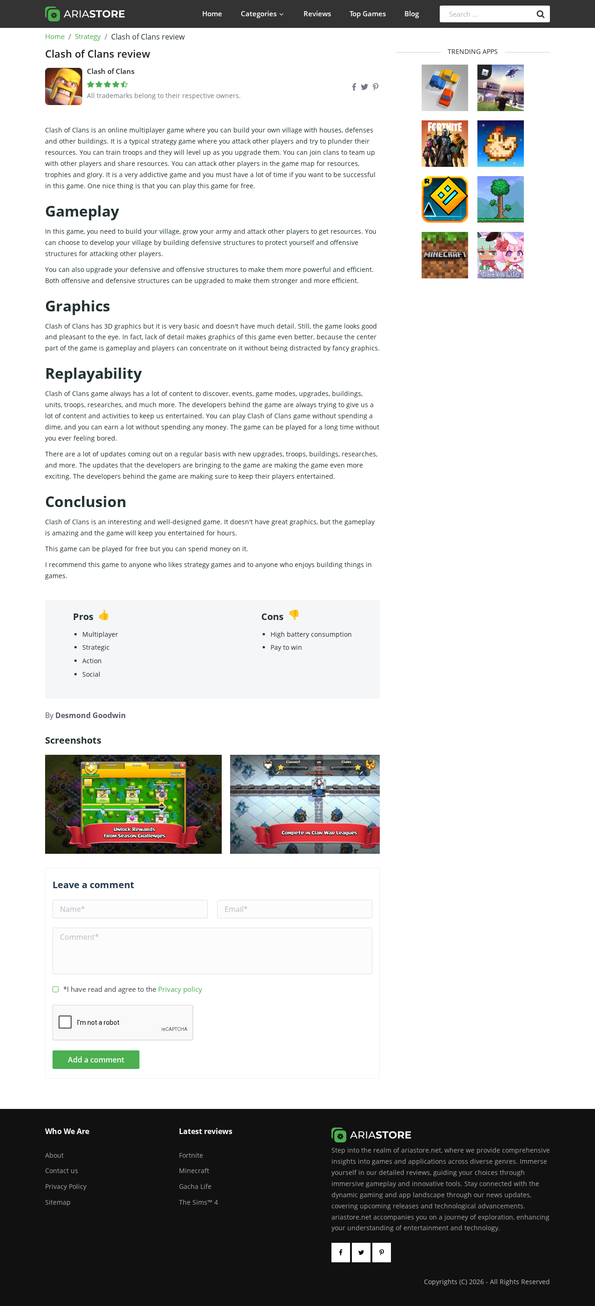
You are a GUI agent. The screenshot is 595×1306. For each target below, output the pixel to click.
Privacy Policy (65, 1186)
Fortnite (191, 1155)
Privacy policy (180, 989)
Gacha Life (195, 1186)
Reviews (317, 13)
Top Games (368, 13)
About (54, 1155)
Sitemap (58, 1202)
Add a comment (96, 1060)
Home (212, 13)
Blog (411, 13)
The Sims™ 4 (198, 1202)
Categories (259, 13)
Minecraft (194, 1170)
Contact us (61, 1170)
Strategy (88, 37)
